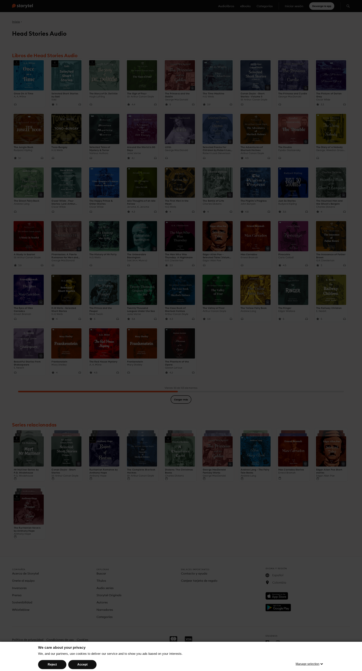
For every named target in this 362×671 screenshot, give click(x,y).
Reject (52, 664)
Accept (82, 664)
